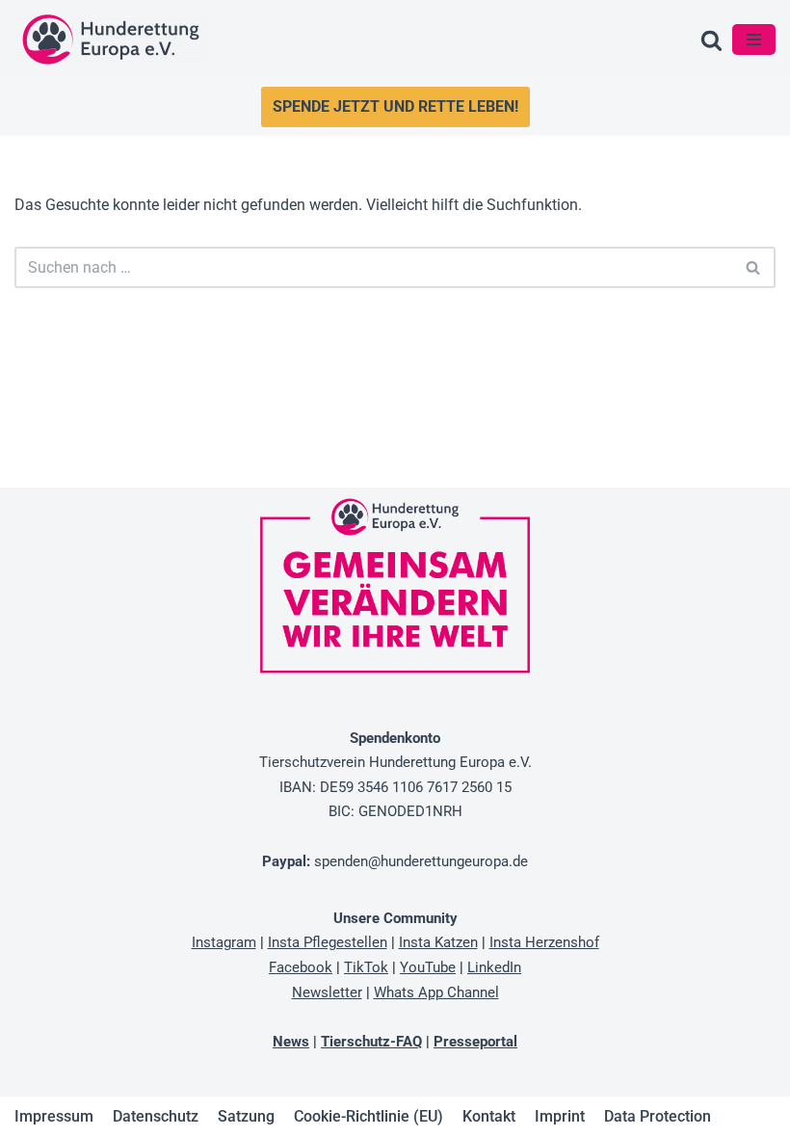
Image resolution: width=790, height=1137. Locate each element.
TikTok (366, 967)
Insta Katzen (438, 942)
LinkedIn (494, 967)
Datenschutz (155, 1116)
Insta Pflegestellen (327, 942)
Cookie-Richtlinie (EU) (368, 1116)
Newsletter (327, 992)
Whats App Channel (436, 992)
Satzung (246, 1116)
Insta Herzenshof (544, 942)
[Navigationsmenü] (754, 39)
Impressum (53, 1116)
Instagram (224, 942)
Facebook (300, 967)
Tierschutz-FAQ (371, 1041)
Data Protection (657, 1116)
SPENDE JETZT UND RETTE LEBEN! (395, 106)
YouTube (428, 967)
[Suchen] (711, 40)
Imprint (560, 1116)
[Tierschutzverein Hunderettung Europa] (110, 39)
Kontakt (488, 1116)
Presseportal (475, 1041)
